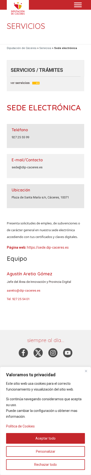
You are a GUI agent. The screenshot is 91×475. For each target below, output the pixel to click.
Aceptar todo (45, 438)
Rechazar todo (45, 465)
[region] (45, 421)
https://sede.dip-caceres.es (48, 247)
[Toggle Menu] (78, 4)
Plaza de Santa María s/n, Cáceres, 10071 (40, 197)
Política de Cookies (20, 426)
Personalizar (45, 451)
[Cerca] (86, 371)
